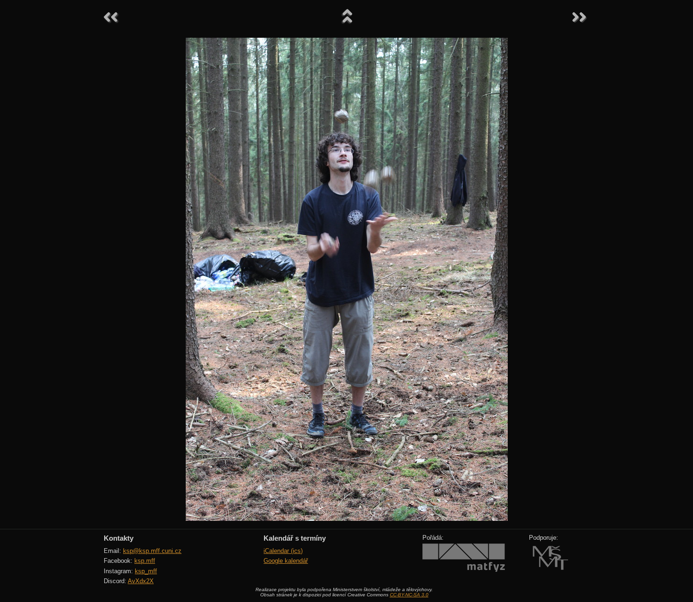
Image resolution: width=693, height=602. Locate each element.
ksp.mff (144, 560)
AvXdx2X (141, 581)
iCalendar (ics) (283, 550)
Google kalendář (286, 560)
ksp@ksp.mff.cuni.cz (152, 550)
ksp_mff (146, 571)
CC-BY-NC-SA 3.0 (409, 594)
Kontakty (118, 538)
